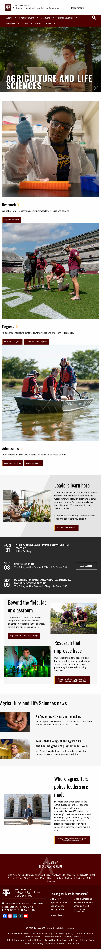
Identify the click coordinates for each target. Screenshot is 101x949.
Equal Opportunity (34, 943)
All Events (86, 566)
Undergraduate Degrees (36, 341)
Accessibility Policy (65, 933)
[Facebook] (4, 916)
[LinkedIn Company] (15, 916)
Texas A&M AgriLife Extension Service (24, 874)
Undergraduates (33, 463)
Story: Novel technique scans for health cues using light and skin (72, 680)
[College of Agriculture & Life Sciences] (32, 7)
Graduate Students (12, 463)
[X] (20, 916)
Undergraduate (26, 17)
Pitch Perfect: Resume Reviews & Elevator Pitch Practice (43, 546)
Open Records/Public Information (62, 943)
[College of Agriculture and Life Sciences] (21, 892)
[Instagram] (10, 916)
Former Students (65, 17)
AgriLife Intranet (58, 902)
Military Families (73, 936)
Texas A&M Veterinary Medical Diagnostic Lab (40, 878)
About (9, 17)
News (48, 23)
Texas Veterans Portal (84, 940)
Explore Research (11, 219)
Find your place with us (66, 527)
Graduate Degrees (12, 341)
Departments (77, 7)
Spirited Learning (24, 564)
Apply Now (55, 899)
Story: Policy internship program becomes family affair (72, 839)
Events (38, 23)
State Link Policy (85, 933)
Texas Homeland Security (57, 940)
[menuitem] (79, 8)
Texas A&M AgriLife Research (60, 874)
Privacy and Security (42, 933)
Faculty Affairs (57, 909)
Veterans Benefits (52, 936)
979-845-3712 (12, 910)
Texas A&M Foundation (79, 910)
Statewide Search (32, 936)
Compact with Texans (18, 933)
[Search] (94, 17)
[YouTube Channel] (25, 916)
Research (10, 23)
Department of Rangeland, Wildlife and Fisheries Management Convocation (42, 581)
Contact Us (29, 910)
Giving (25, 23)
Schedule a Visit (81, 906)
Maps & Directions (83, 899)
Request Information (84, 902)
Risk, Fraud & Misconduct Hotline (25, 940)
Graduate (45, 17)
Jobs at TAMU (57, 915)
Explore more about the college (24, 635)
